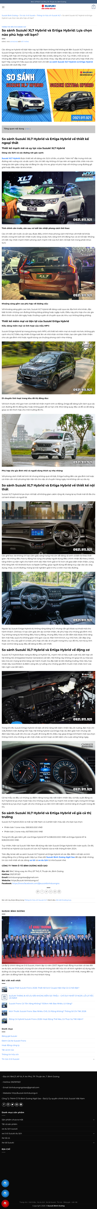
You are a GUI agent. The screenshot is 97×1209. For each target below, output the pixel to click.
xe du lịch (43, 860)
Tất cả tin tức (8, 1050)
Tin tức (59, 1202)
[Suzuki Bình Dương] (48, 7)
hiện (27, 129)
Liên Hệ (74, 1202)
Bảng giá (67, 1202)
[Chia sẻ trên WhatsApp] (38, 892)
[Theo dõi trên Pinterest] (21, 1105)
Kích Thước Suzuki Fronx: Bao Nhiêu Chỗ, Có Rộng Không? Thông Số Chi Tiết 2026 (47, 1011)
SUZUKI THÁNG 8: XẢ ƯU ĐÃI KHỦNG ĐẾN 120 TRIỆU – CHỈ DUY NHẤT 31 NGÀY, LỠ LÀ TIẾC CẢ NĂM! (51, 997)
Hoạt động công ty (11, 1045)
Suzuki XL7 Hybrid (11, 158)
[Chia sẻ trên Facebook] (42, 892)
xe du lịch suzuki (10, 1129)
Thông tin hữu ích (10, 1054)
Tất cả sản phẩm (9, 1124)
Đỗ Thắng (25, 41)
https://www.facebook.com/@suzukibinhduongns (35, 883)
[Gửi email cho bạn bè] (51, 892)
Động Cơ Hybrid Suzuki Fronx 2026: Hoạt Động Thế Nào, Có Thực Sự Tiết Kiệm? (46, 1019)
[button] (3, 7)
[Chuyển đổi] (93, 1059)
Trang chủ (24, 1202)
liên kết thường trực (63, 900)
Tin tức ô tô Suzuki (27, 15)
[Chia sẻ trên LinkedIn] (59, 892)
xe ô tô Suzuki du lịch (12, 1133)
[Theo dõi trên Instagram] (8, 1105)
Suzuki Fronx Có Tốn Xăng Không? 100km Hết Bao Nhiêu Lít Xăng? (40, 1003)
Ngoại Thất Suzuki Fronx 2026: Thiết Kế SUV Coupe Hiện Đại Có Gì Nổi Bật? (44, 988)
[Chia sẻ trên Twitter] (46, 892)
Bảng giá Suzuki (9, 1036)
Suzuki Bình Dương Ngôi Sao (60, 857)
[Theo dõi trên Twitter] (12, 1105)
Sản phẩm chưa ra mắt (12, 1120)
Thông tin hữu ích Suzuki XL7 (49, 15)
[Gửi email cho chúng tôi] (17, 1105)
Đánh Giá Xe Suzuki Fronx (14, 1041)
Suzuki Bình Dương (10, 15)
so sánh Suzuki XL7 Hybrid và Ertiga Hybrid (71, 62)
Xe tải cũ (6, 1138)
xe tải (32, 860)
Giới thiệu (32, 1202)
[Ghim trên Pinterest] (55, 892)
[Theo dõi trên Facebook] (4, 1105)
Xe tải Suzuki (8, 1142)
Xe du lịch (41, 1202)
